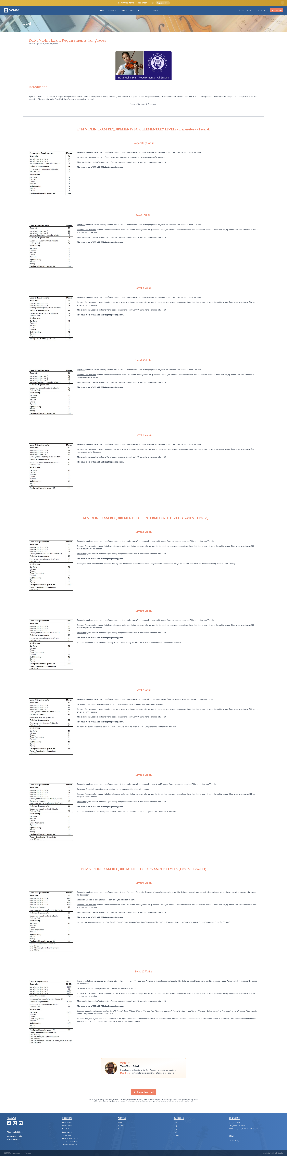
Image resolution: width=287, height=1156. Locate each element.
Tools (175, 1132)
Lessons (111, 10)
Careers (120, 1129)
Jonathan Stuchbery (13, 1139)
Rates (132, 10)
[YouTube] (20, 1123)
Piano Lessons (67, 1122)
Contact (156, 10)
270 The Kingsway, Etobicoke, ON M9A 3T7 (243, 1129)
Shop (148, 10)
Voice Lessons (67, 1135)
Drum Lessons (67, 1132)
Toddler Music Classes (70, 1141)
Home (102, 10)
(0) (263, 10)
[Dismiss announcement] (282, 3)
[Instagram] (15, 1123)
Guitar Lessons (67, 1126)
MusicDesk (124, 1073)
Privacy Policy (234, 1141)
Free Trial (278, 10)
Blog (27, 23)
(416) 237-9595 (246, 10)
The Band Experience (69, 1144)
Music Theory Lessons (70, 1138)
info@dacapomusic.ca (237, 1126)
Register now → (162, 3)
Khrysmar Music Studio (14, 1136)
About (140, 10)
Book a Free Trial (145, 1092)
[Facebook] (9, 1123)
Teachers (123, 10)
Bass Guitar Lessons (69, 1129)
